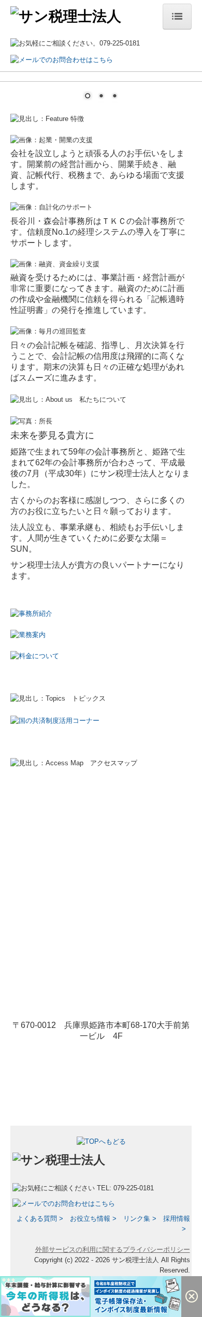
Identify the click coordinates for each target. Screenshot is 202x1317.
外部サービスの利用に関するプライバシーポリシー (112, 1249)
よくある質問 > (40, 1218)
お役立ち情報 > (93, 1218)
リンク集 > (139, 1218)
